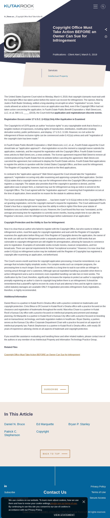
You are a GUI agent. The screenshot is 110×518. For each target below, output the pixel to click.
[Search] (103, 7)
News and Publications (11, 17)
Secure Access (98, 498)
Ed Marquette (45, 424)
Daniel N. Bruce (14, 424)
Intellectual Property (58, 76)
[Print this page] (106, 37)
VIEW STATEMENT (64, 515)
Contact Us (55, 492)
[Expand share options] (106, 29)
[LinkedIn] (106, 49)
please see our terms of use (64, 503)
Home (5, 17)
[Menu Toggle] (95, 6)
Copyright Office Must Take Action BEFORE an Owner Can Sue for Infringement (42, 355)
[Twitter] (106, 43)
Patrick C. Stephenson (12, 433)
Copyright (42, 431)
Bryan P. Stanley (79, 424)
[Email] (106, 54)
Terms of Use (98, 492)
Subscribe (9, 492)
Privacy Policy (98, 486)
